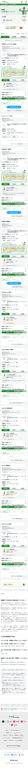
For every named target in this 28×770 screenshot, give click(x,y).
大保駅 (23, 645)
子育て (24, 721)
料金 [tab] (14, 80)
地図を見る (6, 50)
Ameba (8, 754)
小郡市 (6, 653)
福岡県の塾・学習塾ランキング (17, 5)
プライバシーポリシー (7, 737)
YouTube (15, 724)
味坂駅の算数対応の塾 (13, 664)
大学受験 (17, 721)
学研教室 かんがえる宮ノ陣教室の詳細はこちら (16, 110)
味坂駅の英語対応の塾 (20, 662)
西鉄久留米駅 (18, 645)
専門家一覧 (11, 735)
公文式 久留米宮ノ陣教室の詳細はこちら (17, 402)
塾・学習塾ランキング (7, 5)
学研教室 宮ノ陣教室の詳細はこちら (18, 216)
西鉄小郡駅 (13, 645)
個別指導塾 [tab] (14, 36)
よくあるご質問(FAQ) (18, 740)
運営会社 (5, 740)
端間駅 (6, 645)
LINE (11, 721)
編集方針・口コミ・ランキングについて (13, 732)
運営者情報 (16, 735)
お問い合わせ (11, 740)
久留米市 (2, 653)
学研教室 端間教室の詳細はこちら (18, 286)
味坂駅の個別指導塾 (21, 664)
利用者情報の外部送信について (17, 737)
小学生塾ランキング (7, 705)
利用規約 (21, 735)
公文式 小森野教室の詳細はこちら (18, 518)
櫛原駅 (9, 645)
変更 (24, 16)
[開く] (25, 58)
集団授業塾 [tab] (23, 36)
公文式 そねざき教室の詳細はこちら (18, 576)
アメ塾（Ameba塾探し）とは (15, 730)
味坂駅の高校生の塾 (12, 662)
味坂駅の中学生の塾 (4, 662)
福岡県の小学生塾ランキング (16, 705)
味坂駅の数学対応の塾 (5, 664)
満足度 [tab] (6, 80)
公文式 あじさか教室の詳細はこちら (18, 344)
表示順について (5, 33)
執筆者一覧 (5, 735)
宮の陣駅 (2, 645)
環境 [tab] (23, 80)
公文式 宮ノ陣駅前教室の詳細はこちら (17, 460)
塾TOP (2, 5)
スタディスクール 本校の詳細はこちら (17, 143)
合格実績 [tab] (14, 136)
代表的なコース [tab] (5, 103)
